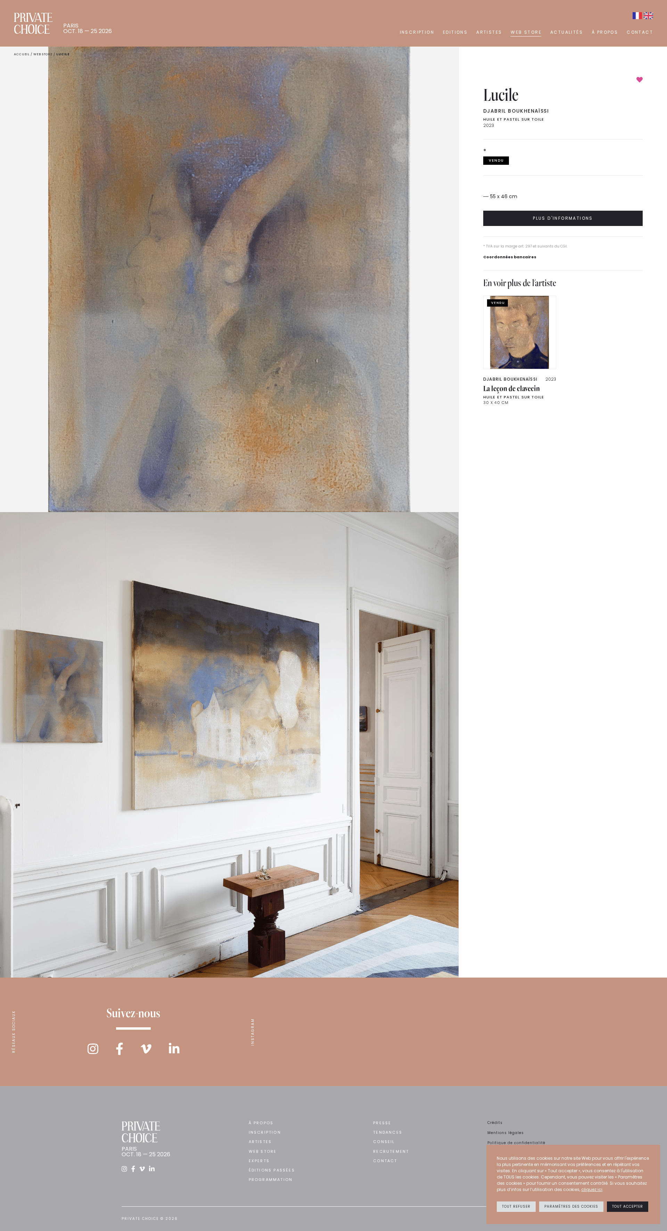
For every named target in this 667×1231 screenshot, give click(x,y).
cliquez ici (591, 1189)
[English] (648, 15)
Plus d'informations (563, 218)
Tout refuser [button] (516, 1206)
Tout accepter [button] (627, 1206)
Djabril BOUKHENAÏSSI (516, 110)
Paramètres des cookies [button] (571, 1206)
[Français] (637, 15)
